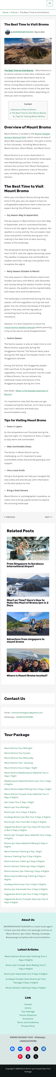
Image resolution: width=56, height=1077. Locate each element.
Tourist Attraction (28, 1015)
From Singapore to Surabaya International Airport (25, 565)
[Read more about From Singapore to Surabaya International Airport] (28, 548)
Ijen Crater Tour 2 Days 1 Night (19, 802)
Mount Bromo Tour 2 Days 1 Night (20, 768)
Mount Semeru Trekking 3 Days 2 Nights (26, 987)
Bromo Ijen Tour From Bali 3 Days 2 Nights (25, 822)
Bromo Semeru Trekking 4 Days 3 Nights (24, 866)
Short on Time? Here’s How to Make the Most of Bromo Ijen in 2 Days (27, 603)
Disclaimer (28, 1018)
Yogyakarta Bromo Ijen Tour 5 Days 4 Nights (26, 894)
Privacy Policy (28, 1026)
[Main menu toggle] (50, 3)
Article (28, 1008)
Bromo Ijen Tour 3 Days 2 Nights (20, 812)
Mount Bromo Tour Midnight (18, 748)
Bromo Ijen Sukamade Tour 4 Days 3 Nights (26, 889)
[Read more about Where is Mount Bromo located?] (28, 660)
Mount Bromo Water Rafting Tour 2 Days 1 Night (27, 789)
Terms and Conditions (28, 1022)
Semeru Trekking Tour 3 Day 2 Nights (22, 856)
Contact (28, 1004)
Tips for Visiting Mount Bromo (29, 116)
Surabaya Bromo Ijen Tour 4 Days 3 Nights (25, 884)
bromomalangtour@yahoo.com (27, 712)
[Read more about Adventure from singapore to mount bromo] (28, 623)
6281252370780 (25, 717)
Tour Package (28, 1011)
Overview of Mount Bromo (23, 109)
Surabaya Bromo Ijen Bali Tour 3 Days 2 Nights (27, 817)
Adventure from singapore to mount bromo (25, 640)
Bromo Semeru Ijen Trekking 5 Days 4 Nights (26, 871)
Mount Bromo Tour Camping (18, 762)
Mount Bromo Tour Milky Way (18, 758)
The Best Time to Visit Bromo (18, 70)
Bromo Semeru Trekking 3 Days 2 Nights (24, 861)
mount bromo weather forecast (19, 327)
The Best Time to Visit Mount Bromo (28, 113)
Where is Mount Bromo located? (27, 675)
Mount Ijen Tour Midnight (16, 807)
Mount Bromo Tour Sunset (17, 753)
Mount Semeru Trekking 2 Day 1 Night (23, 851)
